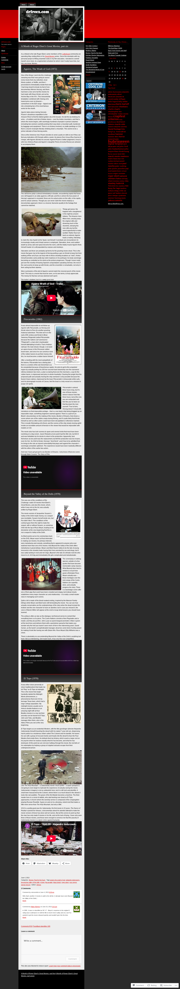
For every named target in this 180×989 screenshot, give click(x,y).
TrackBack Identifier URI (41, 926)
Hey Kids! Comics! (92, 46)
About (3, 50)
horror (122, 136)
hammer (119, 134)
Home (23, 4)
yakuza (111, 200)
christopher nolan (115, 114)
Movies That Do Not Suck (37, 880)
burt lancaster (113, 107)
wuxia (123, 198)
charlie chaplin (114, 109)
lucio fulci (121, 154)
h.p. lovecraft (117, 132)
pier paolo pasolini (116, 168)
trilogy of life (118, 191)
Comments (4, 60)
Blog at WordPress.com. (116, 203)
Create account (6, 66)
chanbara (123, 107)
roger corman (119, 173)
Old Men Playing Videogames (95, 55)
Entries (3, 57)
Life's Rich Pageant (92, 48)
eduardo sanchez (120, 127)
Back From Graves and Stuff (117, 50)
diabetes (111, 124)
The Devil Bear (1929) (115, 48)
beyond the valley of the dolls (30, 882)
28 (122, 78)
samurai (123, 176)
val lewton (117, 193)
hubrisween (118, 141)
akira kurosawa (115, 92)
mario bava (112, 159)
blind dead (112, 104)
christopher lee (115, 111)
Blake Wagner (35, 906)
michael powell (118, 161)
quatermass (116, 171)
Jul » (114, 85)
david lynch (120, 122)
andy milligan (119, 99)
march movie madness (118, 156)
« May (110, 85)
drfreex (39, 885)
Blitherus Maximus (114, 46)
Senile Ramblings (91, 65)
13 (120, 71)
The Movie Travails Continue (117, 55)
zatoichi (118, 200)
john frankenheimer (116, 149)
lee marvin (113, 154)
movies (111, 164)
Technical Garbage (92, 67)
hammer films (113, 137)
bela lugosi (113, 101)
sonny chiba (123, 181)
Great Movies (50, 56)
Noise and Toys (113, 53)
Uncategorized (90, 72)
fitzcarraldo (48, 882)
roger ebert (65, 882)
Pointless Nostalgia (92, 57)
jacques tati (115, 146)
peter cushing (120, 166)
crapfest (119, 116)
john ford (124, 146)
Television (112, 186)
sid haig (124, 179)
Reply (24, 901)
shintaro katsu (114, 178)
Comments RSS (27, 926)
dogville (118, 124)
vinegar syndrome (119, 195)
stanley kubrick (116, 183)
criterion (113, 119)
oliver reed (118, 164)
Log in (3, 69)
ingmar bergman (115, 144)
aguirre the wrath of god (57, 880)
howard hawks (113, 139)
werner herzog (25, 885)
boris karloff (122, 104)
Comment (72, 959)
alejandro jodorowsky (72, 880)
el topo (42, 882)
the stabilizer (120, 186)
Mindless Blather (91, 50)
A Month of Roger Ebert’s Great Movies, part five (38, 973)
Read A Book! (90, 60)
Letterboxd (66, 54)
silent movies (113, 181)
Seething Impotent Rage (93, 62)
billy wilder (123, 102)
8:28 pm (51, 892)
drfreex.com (6, 42)
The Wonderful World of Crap (95, 69)
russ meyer (73, 882)
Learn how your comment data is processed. (65, 966)
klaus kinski (57, 882)
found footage (114, 129)
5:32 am (54, 906)
